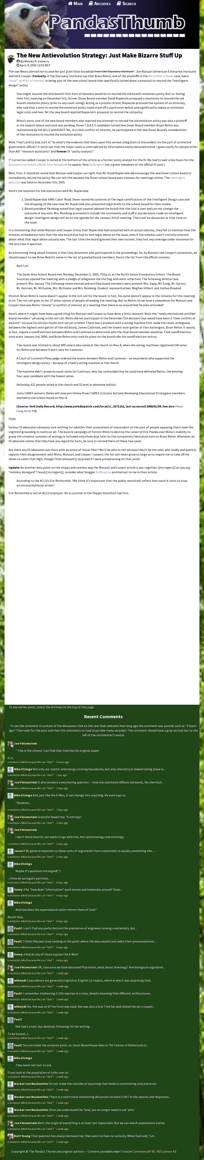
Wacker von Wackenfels (31, 1084)
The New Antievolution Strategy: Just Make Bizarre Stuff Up (99, 55)
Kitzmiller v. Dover (161, 76)
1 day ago (61, 775)
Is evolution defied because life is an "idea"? (31, 762)
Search (128, 3)
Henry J (19, 889)
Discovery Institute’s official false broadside (38, 164)
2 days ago (62, 788)
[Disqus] (102, 547)
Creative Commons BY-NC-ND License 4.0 (148, 1151)
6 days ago (62, 882)
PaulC (18, 928)
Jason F (19, 851)
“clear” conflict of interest (27, 81)
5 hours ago (62, 762)
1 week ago (62, 973)
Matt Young (22, 1136)
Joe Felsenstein (25, 743)
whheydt (20, 980)
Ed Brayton (96, 164)
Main (78, 3)
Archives (102, 3)
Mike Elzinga (23, 769)
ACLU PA (29, 411)
